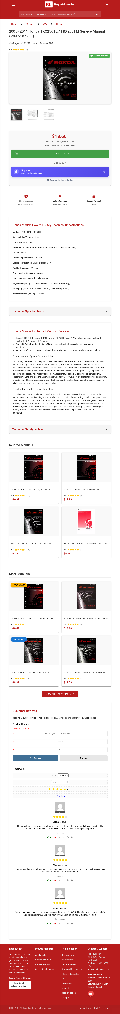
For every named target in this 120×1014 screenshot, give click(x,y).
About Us (66, 988)
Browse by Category (44, 964)
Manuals (30, 24)
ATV (45, 24)
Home (14, 24)
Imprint (106, 1008)
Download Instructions (72, 969)
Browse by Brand (43, 960)
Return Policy (68, 960)
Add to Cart (42, 153)
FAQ (63, 979)
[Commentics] (60, 828)
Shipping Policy (68, 955)
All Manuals (40, 955)
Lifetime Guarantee (70, 974)
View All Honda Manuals (60, 694)
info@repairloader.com (98, 969)
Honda (59, 24)
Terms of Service (69, 964)
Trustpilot (66, 998)
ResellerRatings (69, 993)
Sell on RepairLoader (44, 969)
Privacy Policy (85, 1008)
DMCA (97, 1008)
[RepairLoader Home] (60, 4)
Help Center (67, 983)
